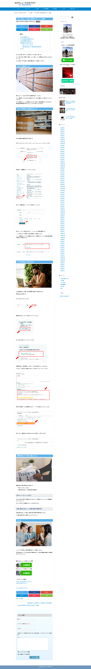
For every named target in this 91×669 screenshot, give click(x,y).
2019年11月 (62, 235)
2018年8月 (62, 264)
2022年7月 (62, 172)
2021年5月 (62, 200)
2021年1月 (62, 208)
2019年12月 (62, 233)
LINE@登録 (54, 8)
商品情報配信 (63, 284)
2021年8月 (62, 194)
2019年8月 (62, 241)
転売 (61, 288)
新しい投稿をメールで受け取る (24, 654)
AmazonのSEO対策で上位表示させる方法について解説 (28, 605)
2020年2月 (62, 229)
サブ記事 (62, 280)
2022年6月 (62, 174)
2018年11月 (62, 258)
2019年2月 (62, 253)
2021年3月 (62, 204)
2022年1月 (62, 184)
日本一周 (62, 286)
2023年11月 (62, 141)
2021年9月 (62, 192)
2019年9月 (62, 239)
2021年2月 (62, 206)
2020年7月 (62, 219)
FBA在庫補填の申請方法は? (26, 40)
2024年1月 (62, 137)
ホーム (18, 8)
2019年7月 (62, 243)
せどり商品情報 (45, 8)
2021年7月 (62, 196)
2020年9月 (62, 215)
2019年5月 (62, 247)
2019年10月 (62, 237)
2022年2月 (62, 182)
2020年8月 (62, 217)
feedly (47, 29)
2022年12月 (62, 163)
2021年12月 (62, 186)
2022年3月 (62, 180)
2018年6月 (62, 268)
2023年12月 (62, 139)
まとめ (22, 48)
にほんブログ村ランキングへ (21, 583)
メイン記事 (36, 8)
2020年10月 (62, 213)
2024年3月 (62, 133)
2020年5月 (62, 223)
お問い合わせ (72, 8)
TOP (21, 12)
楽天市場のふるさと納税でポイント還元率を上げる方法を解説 (39, 602)
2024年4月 (62, 131)
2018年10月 (62, 260)
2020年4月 (62, 225)
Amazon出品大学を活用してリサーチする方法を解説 (70, 109)
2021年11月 (62, 188)
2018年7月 (62, 266)
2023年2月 (62, 159)
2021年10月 (62, 190)
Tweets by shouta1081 (64, 296)
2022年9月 (62, 168)
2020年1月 (62, 231)
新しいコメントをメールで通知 (24, 651)
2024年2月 (62, 135)
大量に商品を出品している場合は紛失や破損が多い (32, 46)
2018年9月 (62, 262)
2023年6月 (62, 151)
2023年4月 (62, 155)
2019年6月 (62, 245)
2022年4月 (62, 178)
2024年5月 (62, 129)
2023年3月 (62, 157)
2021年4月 (62, 202)
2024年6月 (62, 127)
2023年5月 (62, 153)
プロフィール (27, 8)
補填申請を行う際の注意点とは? (27, 42)
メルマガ (63, 8)
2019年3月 (62, 251)
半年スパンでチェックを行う (27, 44)
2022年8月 (62, 170)
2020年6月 (62, 221)
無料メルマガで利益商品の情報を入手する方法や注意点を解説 (70, 102)
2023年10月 (62, 143)
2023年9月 (62, 145)
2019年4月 (62, 249)
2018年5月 (62, 270)
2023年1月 (62, 161)
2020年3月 (62, 227)
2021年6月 (62, 198)
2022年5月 (62, 176)
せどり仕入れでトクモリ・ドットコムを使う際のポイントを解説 (70, 117)
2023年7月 (62, 149)
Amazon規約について (65, 278)
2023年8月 (62, 147)
